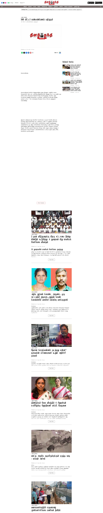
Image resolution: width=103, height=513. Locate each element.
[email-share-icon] (30, 53)
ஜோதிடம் (50, 6)
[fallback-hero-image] (66, 67)
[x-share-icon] (24, 53)
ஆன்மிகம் (56, 6)
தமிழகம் (25, 6)
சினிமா (39, 6)
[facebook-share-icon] (26, 53)
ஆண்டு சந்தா (76, 6)
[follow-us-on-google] (60, 52)
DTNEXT (16, 2)
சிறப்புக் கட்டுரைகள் (68, 6)
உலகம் (34, 6)
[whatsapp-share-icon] (22, 53)
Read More (52, 259)
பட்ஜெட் (38, 255)
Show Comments (41, 202)
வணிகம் (61, 6)
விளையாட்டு (44, 6)
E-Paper (11, 2)
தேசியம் (30, 6)
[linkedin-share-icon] (28, 53)
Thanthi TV (22, 2)
